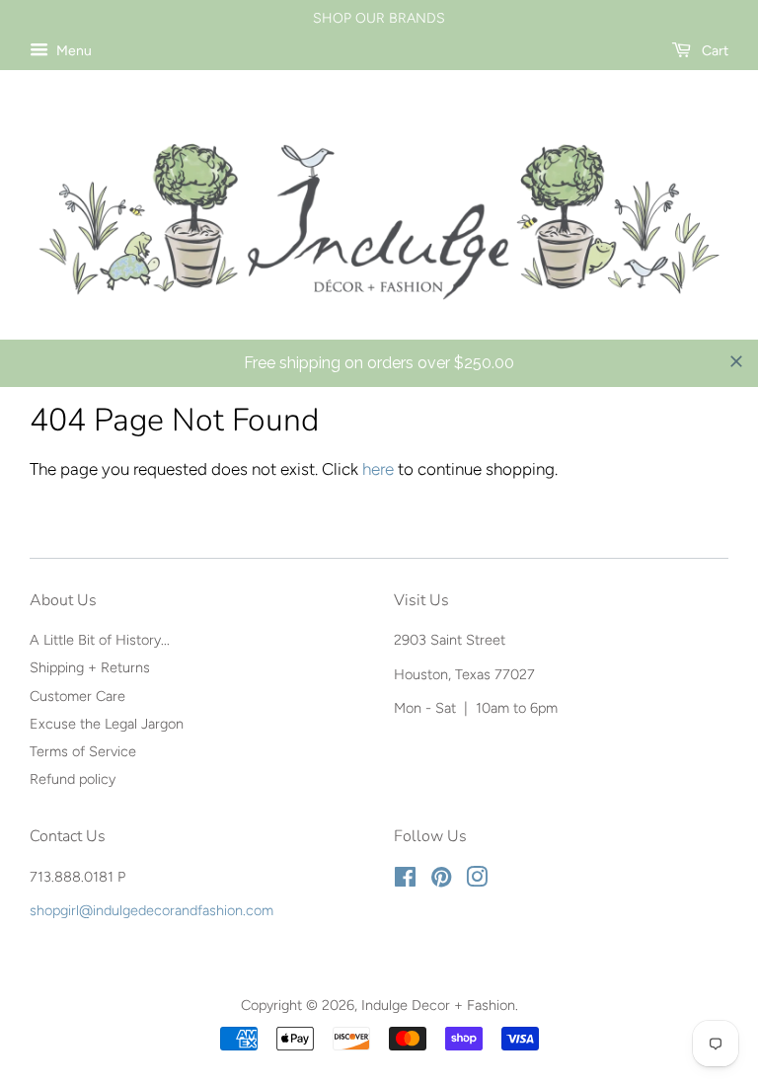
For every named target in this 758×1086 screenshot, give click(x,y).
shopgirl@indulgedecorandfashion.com (151, 910)
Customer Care (77, 696)
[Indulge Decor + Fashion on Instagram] (477, 881)
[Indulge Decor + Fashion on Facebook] (405, 881)
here (378, 469)
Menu (72, 50)
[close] (736, 361)
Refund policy (72, 779)
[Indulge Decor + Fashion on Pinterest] (441, 881)
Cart (713, 50)
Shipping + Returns (90, 667)
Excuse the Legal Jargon (107, 724)
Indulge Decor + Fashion (438, 1005)
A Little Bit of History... (100, 640)
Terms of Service (83, 751)
